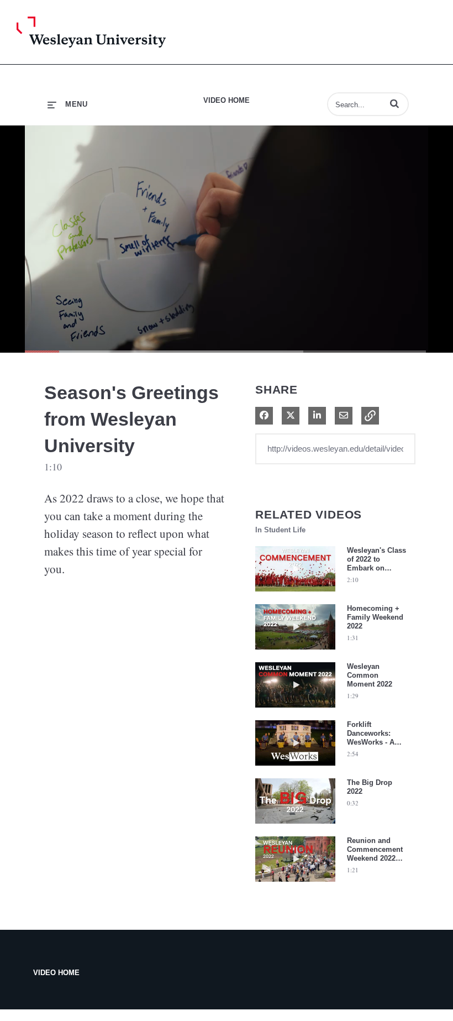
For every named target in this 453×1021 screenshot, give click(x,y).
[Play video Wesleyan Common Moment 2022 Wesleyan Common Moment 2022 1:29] (295, 710)
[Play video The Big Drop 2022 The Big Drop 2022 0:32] (295, 826)
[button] (394, 103)
